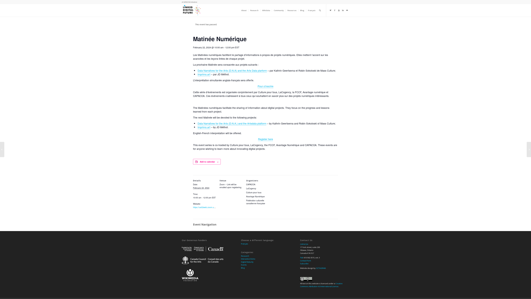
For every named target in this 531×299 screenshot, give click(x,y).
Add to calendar (207, 161)
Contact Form (305, 260)
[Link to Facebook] (335, 10)
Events (244, 265)
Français (244, 244)
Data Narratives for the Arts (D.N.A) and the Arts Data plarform (232, 70)
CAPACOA (186, 2)
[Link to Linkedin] (343, 10)
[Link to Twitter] (330, 10)
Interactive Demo (248, 259)
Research (245, 256)
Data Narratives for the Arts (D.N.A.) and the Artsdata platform (232, 123)
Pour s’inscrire (265, 86)
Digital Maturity (247, 262)
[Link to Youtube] (339, 10)
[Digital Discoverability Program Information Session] (2, 149)
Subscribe (304, 263)
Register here (265, 139)
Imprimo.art (204, 74)
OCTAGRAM (321, 268)
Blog (243, 268)
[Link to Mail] (347, 10)
